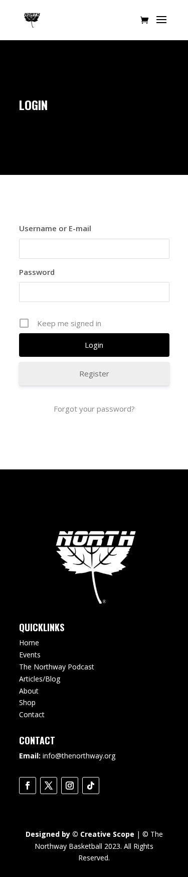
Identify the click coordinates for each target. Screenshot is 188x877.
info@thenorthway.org (79, 755)
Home (29, 642)
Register (94, 373)
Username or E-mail (55, 228)
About (29, 691)
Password (37, 272)
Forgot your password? (94, 409)
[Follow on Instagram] (69, 785)
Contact (32, 714)
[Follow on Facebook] (27, 785)
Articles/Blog (39, 679)
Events (30, 654)
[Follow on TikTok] (90, 785)
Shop (27, 702)
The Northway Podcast (56, 666)
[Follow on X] (48, 785)
